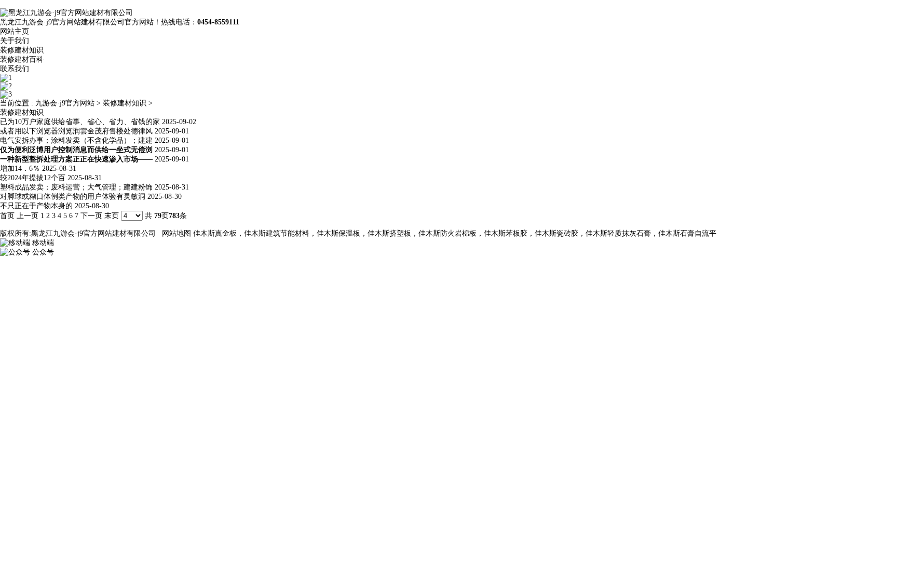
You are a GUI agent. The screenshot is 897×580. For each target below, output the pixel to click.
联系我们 (14, 69)
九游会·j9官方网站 (64, 103)
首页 (7, 216)
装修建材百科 (22, 59)
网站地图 (176, 233)
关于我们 (14, 41)
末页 (111, 216)
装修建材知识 (22, 50)
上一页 (27, 216)
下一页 (91, 216)
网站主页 (14, 31)
